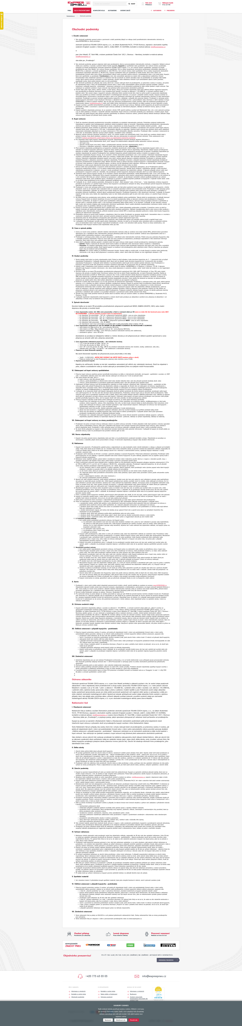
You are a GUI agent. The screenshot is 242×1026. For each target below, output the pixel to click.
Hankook (92, 945)
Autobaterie (112, 10)
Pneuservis (171, 10)
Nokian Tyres (130, 945)
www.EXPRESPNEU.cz (160, 585)
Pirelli (168, 945)
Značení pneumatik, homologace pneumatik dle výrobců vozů (139, 998)
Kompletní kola (99, 10)
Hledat (133, 4)
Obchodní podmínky (85, 16)
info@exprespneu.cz (158, 47)
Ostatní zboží (125, 10)
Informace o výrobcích (78, 991)
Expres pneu (77, 4)
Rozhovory (133, 994)
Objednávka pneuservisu (166, 960)
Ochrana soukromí (106, 997)
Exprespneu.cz (71, 16)
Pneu (69, 10)
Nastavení (108, 1020)
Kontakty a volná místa (78, 994)
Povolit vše (133, 1020)
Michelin (149, 945)
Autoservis (157, 10)
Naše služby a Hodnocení (109, 994)
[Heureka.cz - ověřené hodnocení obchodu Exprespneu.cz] (158, 994)
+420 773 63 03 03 (96, 976)
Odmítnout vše (120, 1020)
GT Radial (111, 945)
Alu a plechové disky (82, 10)
